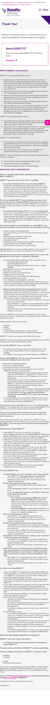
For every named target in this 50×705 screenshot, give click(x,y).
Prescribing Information (8, 2)
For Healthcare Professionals (10, 4)
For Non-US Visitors (25, 4)
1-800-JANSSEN (34, 670)
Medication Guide (40, 2)
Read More (10, 60)
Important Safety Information (25, 2)
